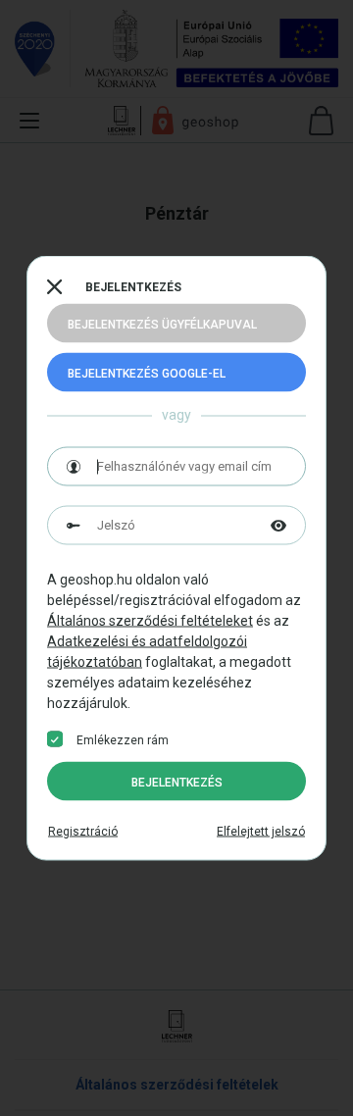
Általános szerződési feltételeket (150, 621)
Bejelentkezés (177, 782)
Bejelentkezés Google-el (147, 373)
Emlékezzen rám (122, 740)
